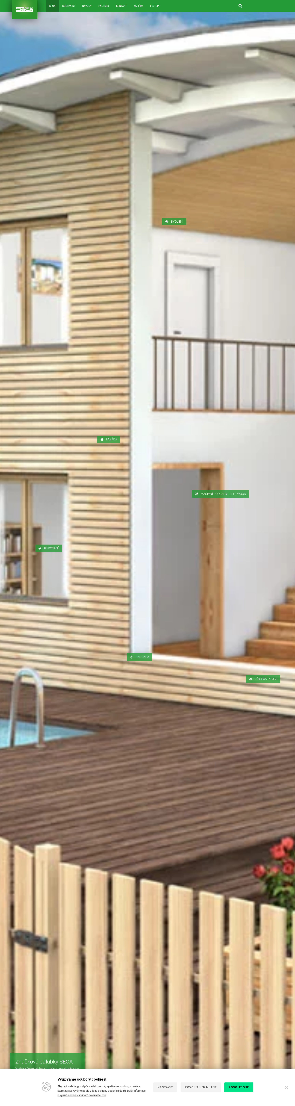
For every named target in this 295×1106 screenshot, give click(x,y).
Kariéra (138, 6)
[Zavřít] (286, 1087)
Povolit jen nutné (201, 1087)
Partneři (104, 6)
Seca (52, 6)
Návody (87, 6)
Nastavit (165, 1087)
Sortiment (68, 6)
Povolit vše (239, 1087)
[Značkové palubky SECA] (24, 9)
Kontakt (121, 6)
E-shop (154, 6)
